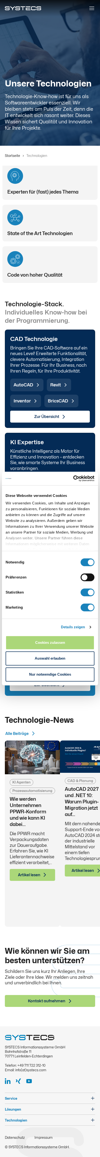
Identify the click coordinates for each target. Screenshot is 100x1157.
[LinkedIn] (10, 1081)
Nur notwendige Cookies (50, 674)
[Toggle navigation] (91, 8)
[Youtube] (31, 1081)
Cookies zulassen (50, 642)
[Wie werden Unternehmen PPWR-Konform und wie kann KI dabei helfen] (32, 757)
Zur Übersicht (46, 416)
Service (11, 1098)
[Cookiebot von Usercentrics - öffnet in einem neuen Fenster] (73, 478)
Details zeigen (73, 627)
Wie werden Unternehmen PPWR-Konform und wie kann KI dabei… (28, 811)
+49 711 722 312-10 (31, 1065)
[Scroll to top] (88, 1145)
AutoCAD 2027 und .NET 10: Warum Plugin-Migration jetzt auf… (82, 801)
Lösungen (13, 1109)
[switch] (87, 577)
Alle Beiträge (17, 733)
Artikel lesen (29, 875)
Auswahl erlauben (50, 658)
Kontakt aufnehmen (46, 1001)
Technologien (16, 1120)
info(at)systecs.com (30, 1070)
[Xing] (20, 1081)
